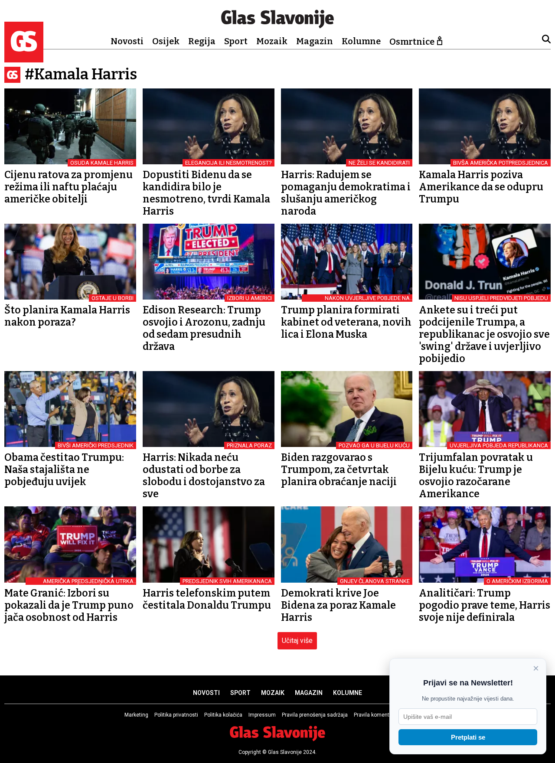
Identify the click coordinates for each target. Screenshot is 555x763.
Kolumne (361, 41)
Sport (236, 41)
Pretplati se (468, 737)
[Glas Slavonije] (23, 58)
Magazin (314, 41)
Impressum (262, 715)
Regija (201, 41)
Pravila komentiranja (378, 715)
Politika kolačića (223, 715)
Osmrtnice (411, 41)
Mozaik (271, 41)
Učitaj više (297, 640)
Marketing (136, 715)
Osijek (166, 41)
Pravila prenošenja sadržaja (315, 715)
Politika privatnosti (176, 715)
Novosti (127, 41)
